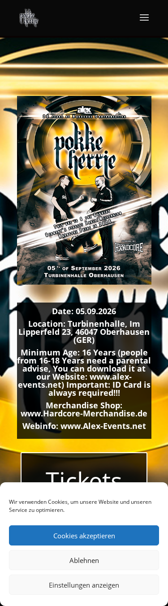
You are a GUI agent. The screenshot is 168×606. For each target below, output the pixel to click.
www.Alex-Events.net (103, 425)
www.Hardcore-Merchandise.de (84, 413)
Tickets (84, 480)
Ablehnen (84, 560)
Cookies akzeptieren (84, 535)
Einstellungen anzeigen (84, 584)
